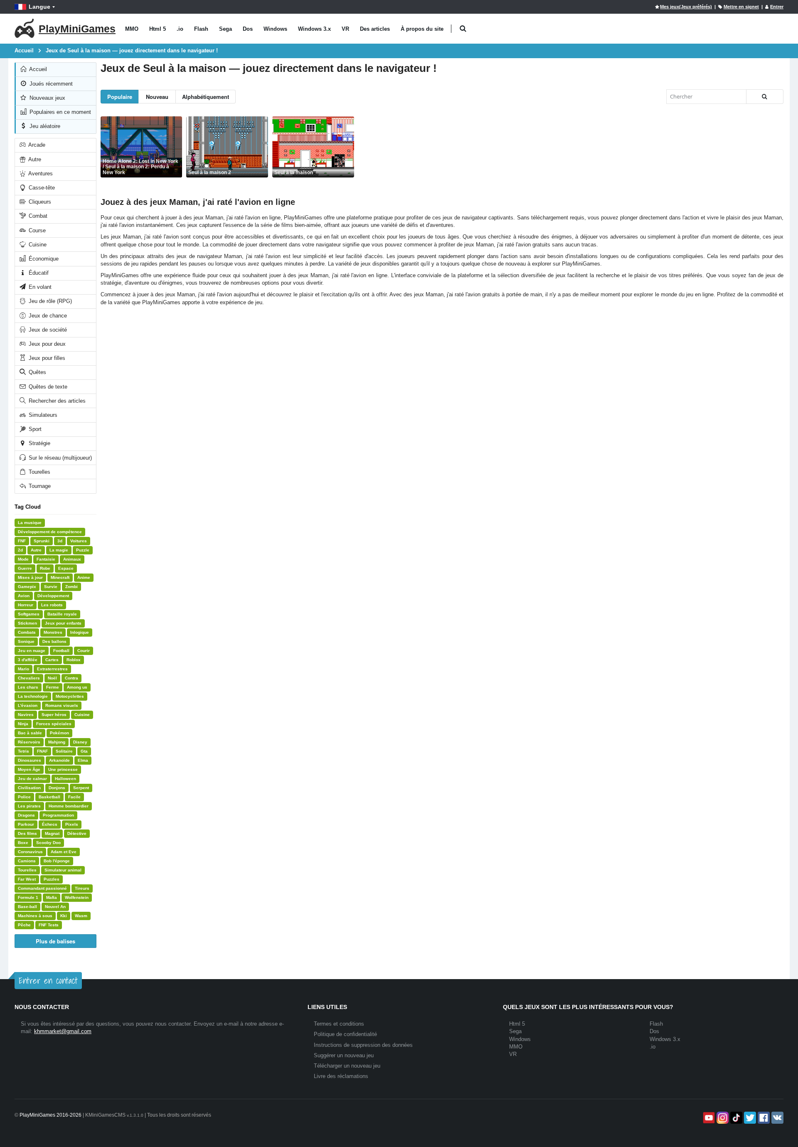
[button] (463, 29)
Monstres (53, 632)
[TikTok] (735, 1118)
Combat (37, 216)
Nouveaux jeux (46, 98)
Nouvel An (55, 906)
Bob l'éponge (57, 861)
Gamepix (27, 586)
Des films (27, 833)
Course (36, 230)
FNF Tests (49, 925)
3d (59, 541)
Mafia (51, 897)
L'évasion (27, 705)
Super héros (54, 714)
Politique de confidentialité (345, 1034)
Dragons (26, 815)
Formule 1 (28, 897)
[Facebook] (763, 1118)
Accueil (37, 69)
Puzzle (82, 550)
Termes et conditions (339, 1024)
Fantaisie (46, 559)
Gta (84, 751)
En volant (39, 287)
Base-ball (27, 906)
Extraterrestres (52, 669)
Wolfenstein (77, 897)
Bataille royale (62, 614)
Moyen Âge (29, 769)
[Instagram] (722, 1118)
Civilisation (29, 787)
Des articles (375, 29)
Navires (26, 714)
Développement (53, 595)
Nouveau (157, 97)
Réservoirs (29, 742)
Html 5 (157, 29)
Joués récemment (50, 84)
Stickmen (27, 623)
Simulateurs (42, 415)
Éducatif (38, 273)
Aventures (40, 173)
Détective (76, 833)
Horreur (25, 605)
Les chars (28, 687)
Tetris (23, 751)
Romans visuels (61, 705)
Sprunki (41, 541)
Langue (39, 6)
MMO (131, 29)
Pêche (24, 925)
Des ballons (54, 641)
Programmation (58, 815)
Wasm (81, 915)
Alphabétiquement (205, 97)
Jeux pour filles (46, 358)
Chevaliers (29, 678)
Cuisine (37, 244)
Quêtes (36, 372)
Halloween (65, 778)
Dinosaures (29, 760)
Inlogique (79, 632)
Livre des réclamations (341, 1076)
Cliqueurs (39, 202)
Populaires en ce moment (59, 112)
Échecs (49, 824)
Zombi (71, 586)
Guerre (25, 568)
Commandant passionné (42, 888)
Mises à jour (30, 577)
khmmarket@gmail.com (62, 1031)
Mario (23, 669)
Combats (27, 632)
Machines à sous (35, 915)
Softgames (28, 614)
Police (24, 797)
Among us (77, 687)
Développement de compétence (50, 531)
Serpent (81, 787)
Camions (27, 861)
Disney (80, 742)
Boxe (23, 842)
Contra (71, 678)
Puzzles (51, 879)
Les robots (52, 605)
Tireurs (82, 888)
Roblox (73, 659)
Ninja (23, 723)
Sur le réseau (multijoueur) (59, 458)
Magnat (52, 833)
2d (20, 550)
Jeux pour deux (46, 344)
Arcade (36, 145)
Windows (275, 29)
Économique (43, 259)
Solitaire (64, 751)
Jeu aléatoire (44, 126)
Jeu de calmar (32, 778)
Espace (66, 568)
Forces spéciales (53, 723)
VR (345, 29)
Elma (83, 760)
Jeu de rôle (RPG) (49, 301)
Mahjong (56, 742)
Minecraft (60, 577)
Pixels (71, 824)
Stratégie (38, 443)
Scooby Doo (48, 842)
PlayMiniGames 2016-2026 (50, 1115)
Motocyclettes (70, 696)
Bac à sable (30, 733)
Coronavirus (30, 851)
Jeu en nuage (31, 650)
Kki (63, 915)
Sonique (26, 641)
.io (180, 29)
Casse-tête (41, 188)
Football (61, 650)
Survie (50, 586)
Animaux (72, 559)
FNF (22, 541)
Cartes (52, 659)
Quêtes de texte (47, 387)
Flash (201, 29)
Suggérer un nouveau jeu (344, 1055)
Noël (52, 678)
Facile (74, 797)
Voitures (78, 541)
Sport (34, 429)
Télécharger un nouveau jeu (347, 1066)
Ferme (52, 687)
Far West (27, 879)
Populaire (119, 97)
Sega (225, 29)
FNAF (42, 751)
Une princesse (63, 769)
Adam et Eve (63, 851)
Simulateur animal (62, 870)
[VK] (776, 1118)
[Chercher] (764, 96)
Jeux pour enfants (63, 623)
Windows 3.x (314, 29)
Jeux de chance (47, 316)
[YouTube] (708, 1118)
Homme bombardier (69, 806)
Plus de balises (55, 941)
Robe (45, 568)
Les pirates (29, 806)
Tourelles (38, 472)
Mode (23, 559)
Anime (83, 577)
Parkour (26, 824)
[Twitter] (749, 1118)
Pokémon (59, 733)
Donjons (57, 787)
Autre (34, 159)
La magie (58, 550)
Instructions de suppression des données (363, 1045)
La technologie (33, 696)
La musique (30, 522)
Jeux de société (47, 330)
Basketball (49, 797)
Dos (248, 29)
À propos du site (422, 29)
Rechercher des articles (56, 401)
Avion (24, 595)
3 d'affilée (27, 659)
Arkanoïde (59, 760)
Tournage (39, 486)
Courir (83, 650)
